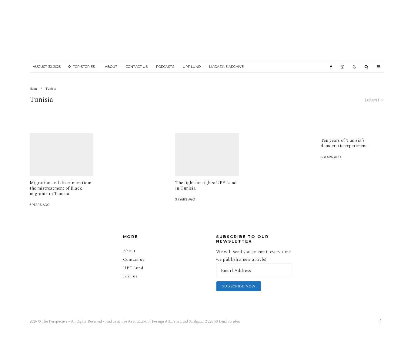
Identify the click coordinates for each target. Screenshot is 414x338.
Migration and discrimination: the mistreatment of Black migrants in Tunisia (60, 188)
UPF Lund (192, 67)
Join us (130, 276)
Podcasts (165, 67)
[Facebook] (331, 67)
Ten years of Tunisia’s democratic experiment (344, 143)
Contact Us (137, 67)
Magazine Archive (226, 67)
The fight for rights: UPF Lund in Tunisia (206, 185)
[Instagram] (342, 67)
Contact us (134, 260)
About (111, 67)
